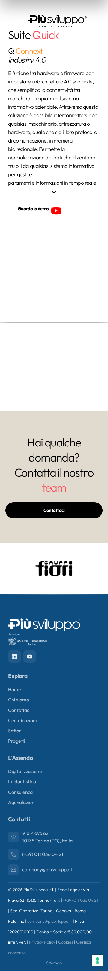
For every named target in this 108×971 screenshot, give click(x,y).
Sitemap (54, 963)
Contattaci (54, 510)
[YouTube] (29, 656)
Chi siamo (18, 700)
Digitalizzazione (25, 771)
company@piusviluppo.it (49, 921)
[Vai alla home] (57, 21)
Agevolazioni (22, 802)
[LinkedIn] (14, 656)
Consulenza (20, 792)
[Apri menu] (14, 21)
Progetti (16, 741)
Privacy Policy (42, 942)
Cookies (65, 942)
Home (14, 689)
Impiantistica (22, 781)
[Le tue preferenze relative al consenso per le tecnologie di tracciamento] (97, 960)
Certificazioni (22, 720)
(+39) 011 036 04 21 (80, 900)
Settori (15, 731)
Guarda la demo (33, 208)
